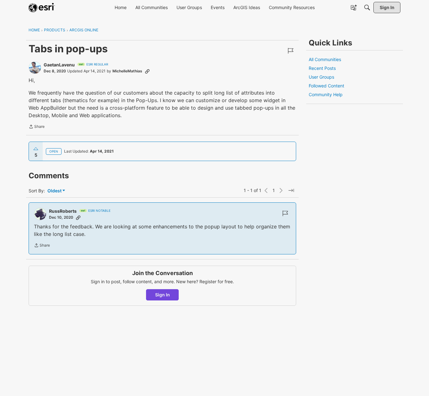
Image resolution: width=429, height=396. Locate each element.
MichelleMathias (127, 71)
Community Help (326, 94)
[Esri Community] (42, 7)
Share (37, 127)
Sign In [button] (162, 294)
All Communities (325, 59)
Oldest (54, 191)
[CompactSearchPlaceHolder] (367, 7)
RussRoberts (63, 211)
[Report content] (290, 50)
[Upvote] (36, 149)
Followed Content (326, 85)
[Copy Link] (147, 71)
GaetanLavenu (59, 64)
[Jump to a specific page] (291, 190)
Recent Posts (322, 68)
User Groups (321, 77)
